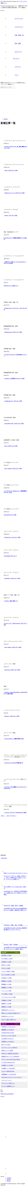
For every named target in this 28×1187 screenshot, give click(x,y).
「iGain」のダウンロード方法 (10, 446)
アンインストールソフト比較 (8, 997)
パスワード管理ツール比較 (8, 971)
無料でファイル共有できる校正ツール (10, 1013)
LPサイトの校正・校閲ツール (8, 1019)
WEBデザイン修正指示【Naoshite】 (10, 1053)
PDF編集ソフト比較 (6, 1000)
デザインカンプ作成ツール (8, 1083)
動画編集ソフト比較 (6, 984)
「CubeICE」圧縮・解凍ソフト (11, 601)
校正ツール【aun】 (6, 1044)
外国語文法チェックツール (8, 1010)
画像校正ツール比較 (6, 1006)
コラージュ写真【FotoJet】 (7, 1071)
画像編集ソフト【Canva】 (7, 1029)
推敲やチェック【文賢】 (7, 1050)
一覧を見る (4, 858)
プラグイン (18, 66)
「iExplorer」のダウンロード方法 (11, 716)
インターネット (19, 26)
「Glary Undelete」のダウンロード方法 (13, 468)
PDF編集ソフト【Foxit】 (7, 1065)
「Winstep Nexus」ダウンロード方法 (12, 537)
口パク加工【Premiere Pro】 (8, 1062)
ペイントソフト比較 (6, 990)
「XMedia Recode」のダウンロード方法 (13, 332)
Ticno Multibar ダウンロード (10, 556)
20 (7, 815)
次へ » (14, 815)
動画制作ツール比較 (6, 981)
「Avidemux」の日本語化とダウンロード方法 (14, 378)
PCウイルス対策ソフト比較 (8, 974)
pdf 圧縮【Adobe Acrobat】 (7, 1032)
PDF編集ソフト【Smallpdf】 (8, 1068)
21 (9, 815)
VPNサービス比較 (5, 968)
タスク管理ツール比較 (6, 958)
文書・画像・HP (19, 35)
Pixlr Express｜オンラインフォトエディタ (11, 1077)
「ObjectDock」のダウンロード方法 (12, 578)
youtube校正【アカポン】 (7, 1038)
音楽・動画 (18, 43)
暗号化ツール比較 (5, 965)
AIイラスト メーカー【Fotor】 (8, 1035)
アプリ (16, 75)
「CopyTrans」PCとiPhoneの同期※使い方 (13, 762)
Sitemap (9, 1179)
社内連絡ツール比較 (6, 961)
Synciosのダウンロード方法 (10, 514)
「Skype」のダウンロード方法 (11, 170)
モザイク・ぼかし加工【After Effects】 (10, 1059)
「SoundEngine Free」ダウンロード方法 (13, 401)
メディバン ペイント (6, 1080)
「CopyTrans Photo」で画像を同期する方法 (14, 738)
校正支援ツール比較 (6, 955)
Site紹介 (9, 1178)
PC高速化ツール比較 (6, 977)
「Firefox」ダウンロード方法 (10, 215)
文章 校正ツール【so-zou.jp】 (8, 1026)
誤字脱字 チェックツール (7, 1016)
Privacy (9, 1181)
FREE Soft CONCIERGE (7, 1093)
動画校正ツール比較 (6, 1003)
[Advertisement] (14, 103)
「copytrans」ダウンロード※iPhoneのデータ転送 (15, 812)
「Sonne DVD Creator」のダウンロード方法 (14, 423)
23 (12, 815)
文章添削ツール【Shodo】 (7, 1041)
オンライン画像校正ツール (8, 1086)
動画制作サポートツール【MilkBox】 (10, 1056)
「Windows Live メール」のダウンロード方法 (14, 192)
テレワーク (16, 58)
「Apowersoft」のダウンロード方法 (12, 669)
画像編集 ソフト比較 (6, 987)
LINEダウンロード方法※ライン (11, 285)
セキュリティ (18, 51)
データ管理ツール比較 (6, 994)
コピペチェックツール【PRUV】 (9, 1047)
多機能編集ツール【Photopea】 (8, 1074)
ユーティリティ (19, 18)
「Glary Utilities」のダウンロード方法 (12, 647)
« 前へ (2, 815)
